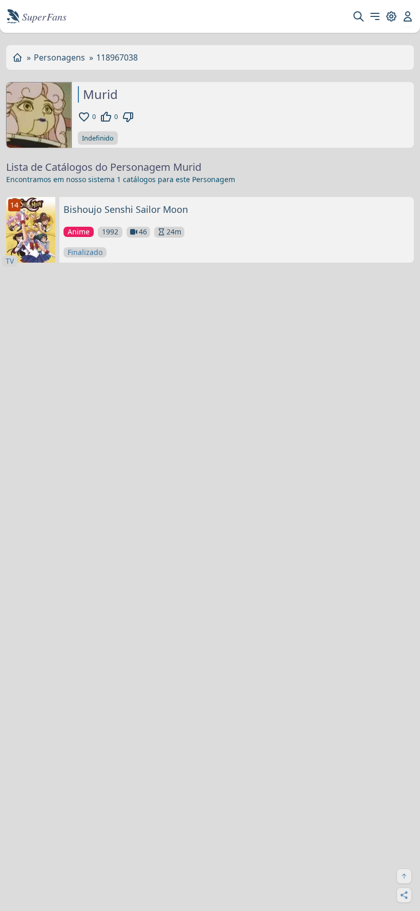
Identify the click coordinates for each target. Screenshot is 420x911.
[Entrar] (408, 16)
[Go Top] (404, 876)
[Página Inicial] (17, 57)
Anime (79, 231)
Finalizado (85, 252)
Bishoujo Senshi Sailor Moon (126, 209)
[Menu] (375, 16)
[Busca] (358, 16)
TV (10, 261)
